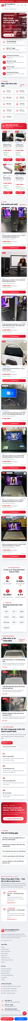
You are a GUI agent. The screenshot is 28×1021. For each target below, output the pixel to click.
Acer (13, 617)
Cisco (21, 622)
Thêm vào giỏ (8, 159)
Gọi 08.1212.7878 (8, 1019)
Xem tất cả (22, 85)
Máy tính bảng (4, 953)
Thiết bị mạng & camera (7, 960)
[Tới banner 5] (10, 36)
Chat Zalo (21, 1019)
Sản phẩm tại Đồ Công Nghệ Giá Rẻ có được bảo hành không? (13, 838)
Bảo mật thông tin (5, 973)
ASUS (21, 611)
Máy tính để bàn (5, 949)
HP (14, 611)
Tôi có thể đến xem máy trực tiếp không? (14, 851)
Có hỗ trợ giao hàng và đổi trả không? (13, 856)
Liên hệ (3, 979)
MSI (14, 622)
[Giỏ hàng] (21, 5)
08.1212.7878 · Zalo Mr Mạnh (10, 988)
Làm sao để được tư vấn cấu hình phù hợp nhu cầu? (12, 862)
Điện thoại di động (5, 951)
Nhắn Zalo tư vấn (7, 742)
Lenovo (6, 617)
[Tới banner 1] (3, 36)
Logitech (6, 627)
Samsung (6, 622)
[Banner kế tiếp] (24, 25)
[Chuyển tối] (18, 5)
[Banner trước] (3, 25)
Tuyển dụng (4, 977)
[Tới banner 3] (7, 36)
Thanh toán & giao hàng (7, 975)
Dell (6, 611)
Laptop (3, 947)
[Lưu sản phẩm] (11, 132)
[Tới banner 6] (11, 36)
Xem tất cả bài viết (22, 640)
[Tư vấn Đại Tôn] (25, 1013)
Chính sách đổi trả (5, 971)
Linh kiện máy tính (5, 957)
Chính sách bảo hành (6, 969)
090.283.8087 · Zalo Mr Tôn (10, 991)
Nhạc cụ (3, 962)
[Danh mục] (25, 5)
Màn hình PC (4, 955)
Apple (21, 617)
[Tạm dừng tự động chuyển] (14, 36)
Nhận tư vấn (8, 33)
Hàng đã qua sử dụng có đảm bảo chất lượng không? (13, 845)
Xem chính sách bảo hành (9, 746)
